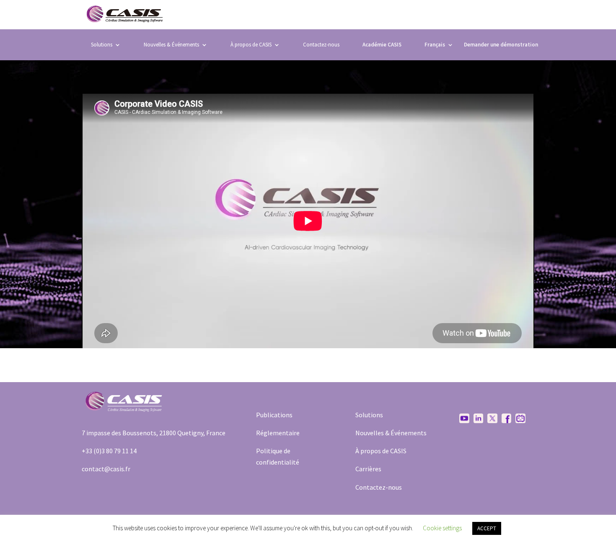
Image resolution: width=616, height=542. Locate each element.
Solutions (101, 44)
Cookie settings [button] (442, 528)
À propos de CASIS (380, 451)
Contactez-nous (321, 44)
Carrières (368, 469)
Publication (273, 415)
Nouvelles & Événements (171, 44)
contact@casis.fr (106, 469)
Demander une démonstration (501, 45)
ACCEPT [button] (486, 528)
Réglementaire (278, 433)
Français (434, 44)
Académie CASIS (381, 45)
